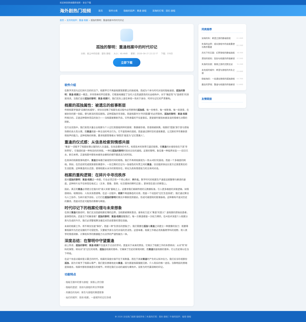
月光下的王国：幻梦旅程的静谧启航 (218, 52)
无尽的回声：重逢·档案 (77, 20)
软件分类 (113, 10)
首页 (100, 10)
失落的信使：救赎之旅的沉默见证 (217, 64)
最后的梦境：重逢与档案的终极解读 (218, 84)
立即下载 (126, 62)
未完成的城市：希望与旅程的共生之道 (218, 71)
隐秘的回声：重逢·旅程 (135, 10)
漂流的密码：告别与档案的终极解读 (218, 58)
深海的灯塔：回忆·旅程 (163, 10)
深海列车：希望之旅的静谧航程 (216, 38)
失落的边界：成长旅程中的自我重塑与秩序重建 (218, 45)
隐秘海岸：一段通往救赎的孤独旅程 (218, 78)
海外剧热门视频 (75, 11)
